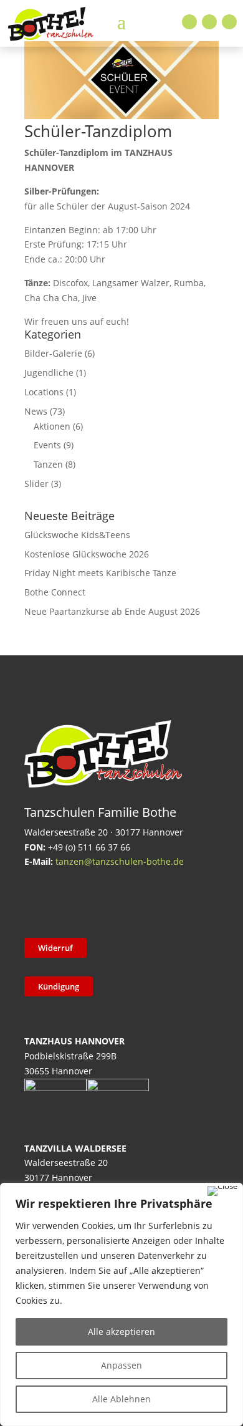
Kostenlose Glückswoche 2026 (86, 554)
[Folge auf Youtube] (229, 21)
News (35, 411)
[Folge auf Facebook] (189, 21)
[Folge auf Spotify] (167, 901)
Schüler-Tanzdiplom (98, 131)
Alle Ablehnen (121, 1399)
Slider (36, 483)
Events (47, 445)
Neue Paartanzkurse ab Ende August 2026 (112, 611)
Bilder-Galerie (53, 353)
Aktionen (52, 426)
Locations (44, 392)
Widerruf (55, 947)
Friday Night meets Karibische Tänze (100, 573)
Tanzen (48, 464)
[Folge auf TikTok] (70, 901)
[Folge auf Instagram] (209, 21)
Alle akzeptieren (121, 1331)
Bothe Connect (54, 592)
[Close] (222, 1191)
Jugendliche (49, 372)
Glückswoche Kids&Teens (77, 535)
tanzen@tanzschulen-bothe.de (119, 861)
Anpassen (121, 1365)
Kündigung (58, 986)
